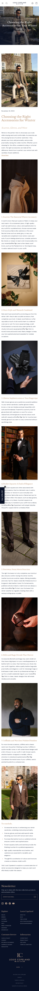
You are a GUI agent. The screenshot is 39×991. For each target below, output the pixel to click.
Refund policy (19, 983)
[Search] (6, 3)
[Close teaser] (5, 487)
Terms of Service (19, 980)
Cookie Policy (24, 938)
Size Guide (23, 942)
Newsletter (4, 946)
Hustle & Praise (22, 986)
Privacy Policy (24, 940)
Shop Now (4, 155)
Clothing (3, 919)
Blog (21, 917)
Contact (3, 940)
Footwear (4, 921)
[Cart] (36, 3)
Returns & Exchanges (7, 942)
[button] (2, 495)
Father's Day (4, 930)
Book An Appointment (26, 923)
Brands (3, 917)
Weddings (4, 927)
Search (20, 977)
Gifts (2, 923)
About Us (22, 915)
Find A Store (23, 919)
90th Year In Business (26, 921)
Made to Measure (6, 925)
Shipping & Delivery (6, 944)
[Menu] (2, 3)
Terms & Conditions (26, 944)
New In (3, 915)
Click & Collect (5, 938)
